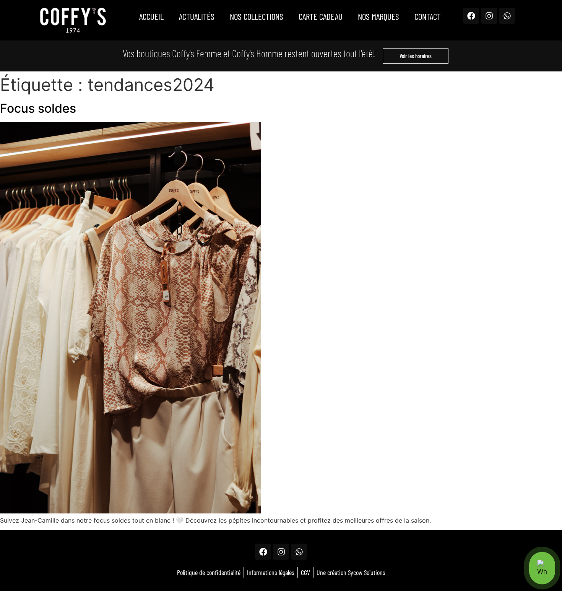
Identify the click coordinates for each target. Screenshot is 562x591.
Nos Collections (256, 16)
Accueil (151, 16)
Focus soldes (38, 108)
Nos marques (378, 16)
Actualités (196, 16)
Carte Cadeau (321, 16)
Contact (427, 16)
